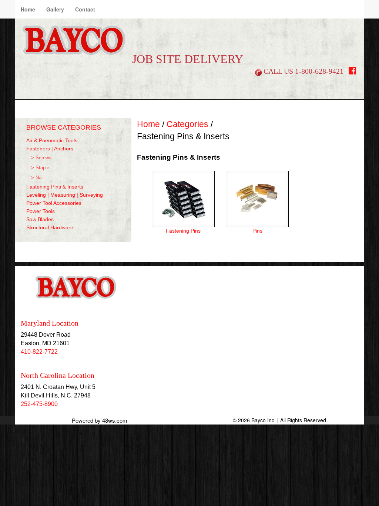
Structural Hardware (49, 227)
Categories (187, 124)
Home (28, 9)
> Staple (40, 167)
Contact (85, 9)
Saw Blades (40, 219)
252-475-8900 (39, 404)
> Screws (41, 157)
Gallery (55, 9)
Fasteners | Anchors (49, 149)
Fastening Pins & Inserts (54, 187)
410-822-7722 (39, 352)
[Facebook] (352, 72)
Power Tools (40, 211)
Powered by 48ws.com (99, 420)
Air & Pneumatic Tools (51, 140)
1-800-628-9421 (319, 71)
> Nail (37, 177)
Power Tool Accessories (53, 203)
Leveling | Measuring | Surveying (64, 195)
